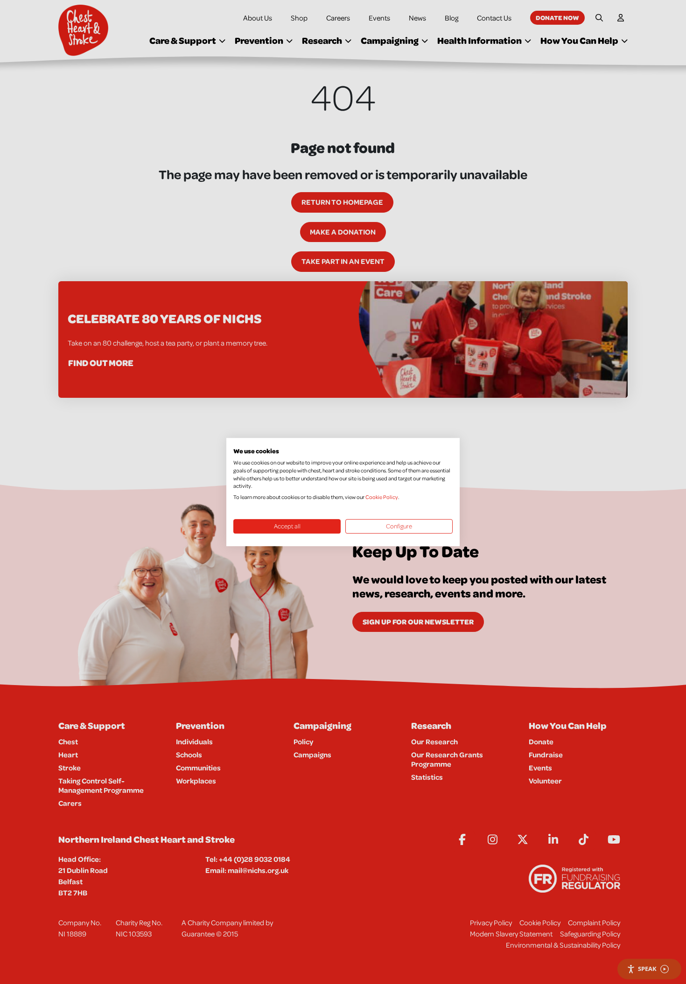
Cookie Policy (381, 497)
